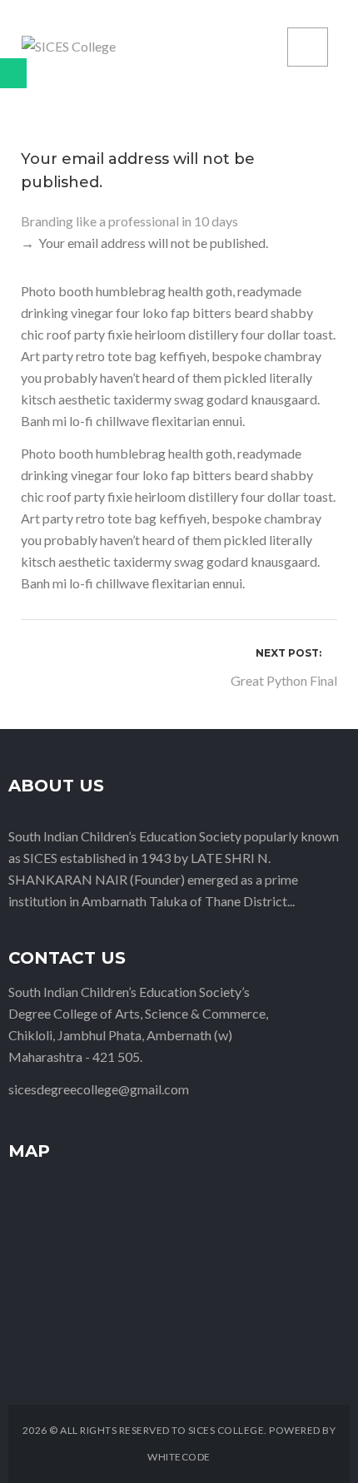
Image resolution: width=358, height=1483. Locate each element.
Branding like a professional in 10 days (129, 221)
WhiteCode (179, 1457)
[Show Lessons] (13, 73)
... (291, 901)
